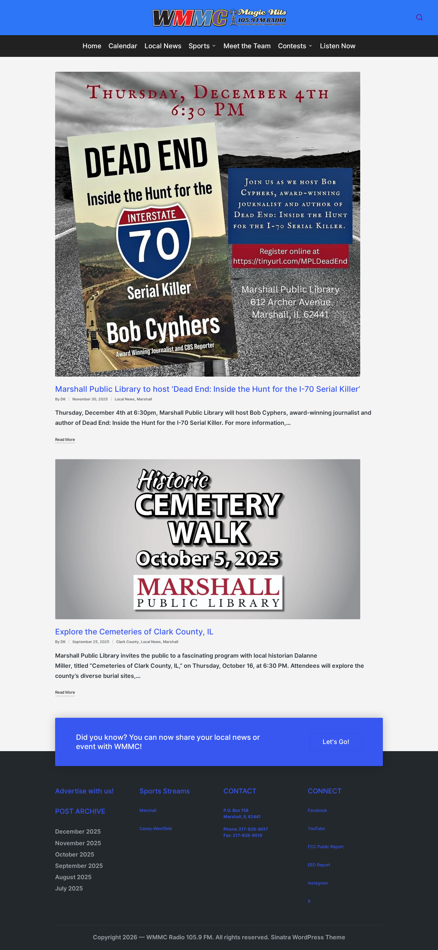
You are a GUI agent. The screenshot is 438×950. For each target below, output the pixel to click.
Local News (125, 399)
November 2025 (78, 843)
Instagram (318, 882)
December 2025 (78, 831)
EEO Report (319, 864)
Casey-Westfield (155, 828)
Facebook (317, 810)
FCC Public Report (326, 846)
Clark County (127, 641)
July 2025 (69, 888)
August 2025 (73, 877)
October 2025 (74, 854)
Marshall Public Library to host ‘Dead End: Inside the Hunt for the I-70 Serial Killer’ (207, 389)
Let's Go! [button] (336, 741)
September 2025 (79, 865)
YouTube (316, 828)
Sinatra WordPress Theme (308, 937)
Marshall (144, 399)
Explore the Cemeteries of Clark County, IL (134, 631)
